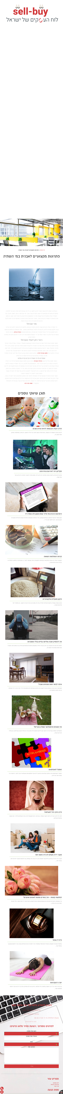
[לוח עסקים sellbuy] (31, 13)
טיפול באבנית (38, 361)
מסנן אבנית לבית (42, 353)
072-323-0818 (28, 383)
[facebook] (37, 1021)
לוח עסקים (56, 1083)
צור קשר (56, 1086)
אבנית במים (17, 332)
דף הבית (42, 250)
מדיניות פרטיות (55, 1084)
